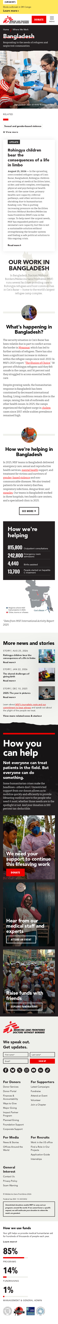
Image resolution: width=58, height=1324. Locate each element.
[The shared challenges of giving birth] (29, 675)
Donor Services (10, 1086)
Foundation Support (13, 1124)
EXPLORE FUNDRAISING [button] (24, 1006)
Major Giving (10, 1107)
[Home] (16, 19)
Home (6, 29)
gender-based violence (16, 477)
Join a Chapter (38, 1104)
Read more (14, 245)
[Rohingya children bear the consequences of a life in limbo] (29, 656)
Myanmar (24, 347)
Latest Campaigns (40, 1086)
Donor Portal (9, 1091)
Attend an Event (39, 1095)
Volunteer (36, 1100)
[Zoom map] (51, 609)
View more (12, 132)
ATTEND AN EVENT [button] (21, 939)
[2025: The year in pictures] (29, 693)
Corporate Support (13, 1129)
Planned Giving (11, 1120)
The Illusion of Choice (38, 362)
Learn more (10, 10)
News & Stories (11, 1142)
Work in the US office (42, 1142)
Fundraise (36, 1091)
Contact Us (9, 1176)
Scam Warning (10, 1185)
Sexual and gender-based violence (22, 126)
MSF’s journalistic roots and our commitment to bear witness (24, 706)
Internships (36, 1158)
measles (8, 492)
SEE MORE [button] (28, 511)
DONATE (39, 19)
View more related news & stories (22, 716)
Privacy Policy (10, 1180)
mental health (30, 470)
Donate (15, 872)
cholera (46, 407)
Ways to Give (10, 1103)
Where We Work (20, 29)
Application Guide (40, 1154)
